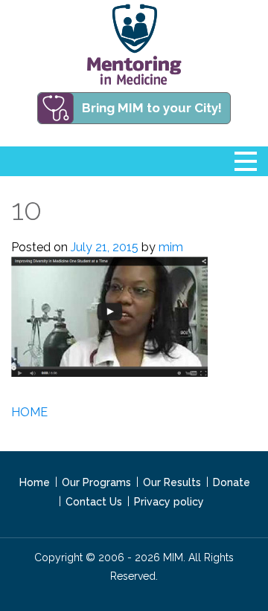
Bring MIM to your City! (152, 107)
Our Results (172, 482)
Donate (231, 482)
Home (34, 482)
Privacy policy (169, 502)
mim (171, 247)
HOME (29, 412)
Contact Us (94, 502)
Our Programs (96, 482)
